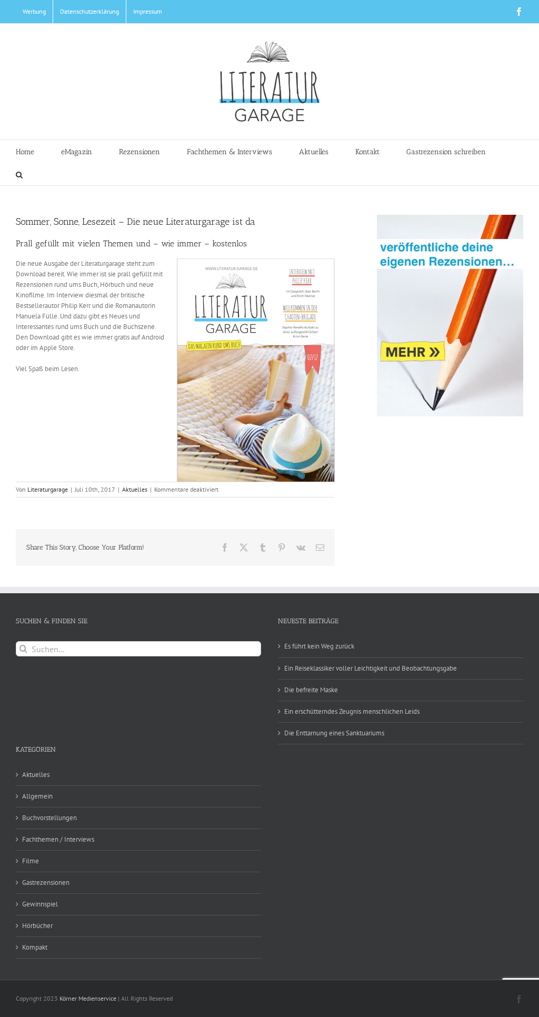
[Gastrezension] (450, 315)
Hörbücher (37, 925)
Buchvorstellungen (49, 817)
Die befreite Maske (311, 689)
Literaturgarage (47, 489)
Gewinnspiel (40, 904)
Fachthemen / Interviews (58, 839)
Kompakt (34, 947)
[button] (19, 174)
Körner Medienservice (87, 998)
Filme (30, 860)
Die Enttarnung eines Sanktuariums (334, 733)
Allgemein (37, 796)
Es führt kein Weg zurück (319, 646)
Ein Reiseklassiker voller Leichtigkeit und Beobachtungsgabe (370, 668)
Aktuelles (134, 489)
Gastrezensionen (45, 882)
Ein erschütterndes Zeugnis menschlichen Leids (352, 711)
